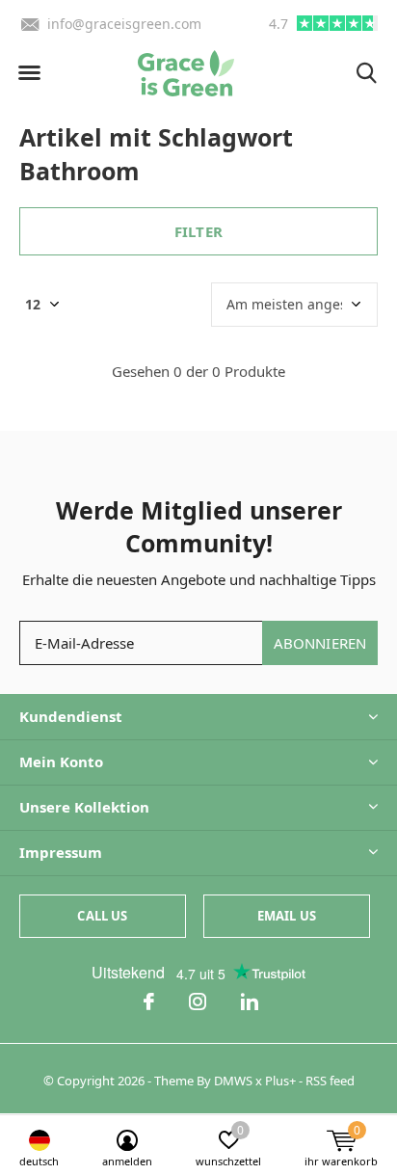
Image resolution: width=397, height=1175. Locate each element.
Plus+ (280, 1080)
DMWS (233, 1080)
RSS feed (330, 1080)
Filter (198, 231)
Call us (102, 915)
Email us (286, 915)
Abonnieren (320, 643)
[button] (29, 73)
